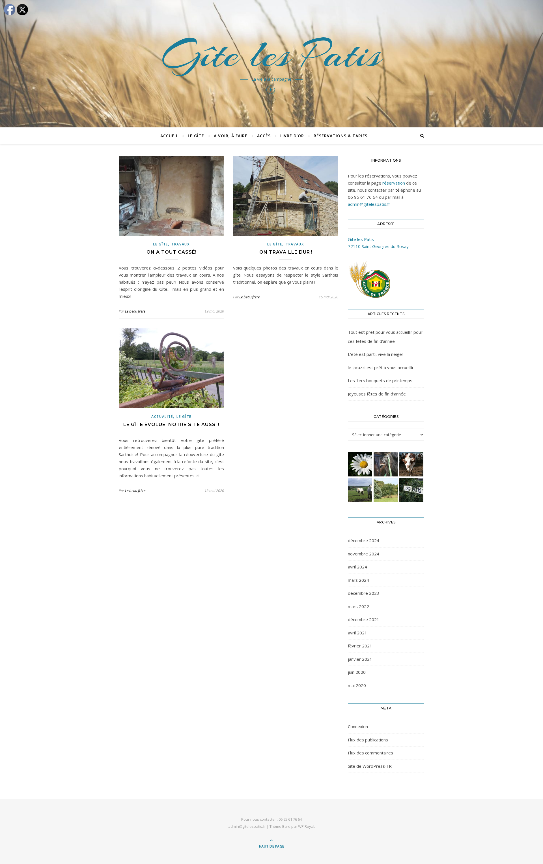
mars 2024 (358, 580)
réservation (393, 183)
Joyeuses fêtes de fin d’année (377, 394)
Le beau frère (135, 311)
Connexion (358, 726)
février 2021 (360, 646)
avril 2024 (357, 567)
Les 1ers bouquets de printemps (380, 380)
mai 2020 (357, 685)
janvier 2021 (360, 659)
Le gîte (160, 244)
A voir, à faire (230, 135)
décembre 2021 (363, 619)
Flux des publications (368, 740)
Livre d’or (292, 135)
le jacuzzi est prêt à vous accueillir (381, 367)
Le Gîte (196, 135)
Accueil (169, 135)
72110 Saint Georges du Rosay (378, 246)
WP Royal (306, 826)
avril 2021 (357, 633)
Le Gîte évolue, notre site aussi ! (171, 424)
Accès (264, 135)
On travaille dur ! (285, 252)
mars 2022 (358, 606)
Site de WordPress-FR (370, 766)
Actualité (162, 416)
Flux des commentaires (370, 753)
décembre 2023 (363, 593)
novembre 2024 (363, 554)
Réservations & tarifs (340, 135)
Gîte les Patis (271, 54)
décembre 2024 (363, 540)
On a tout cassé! (171, 252)
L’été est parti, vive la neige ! (375, 354)
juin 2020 (357, 672)
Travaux (180, 244)
